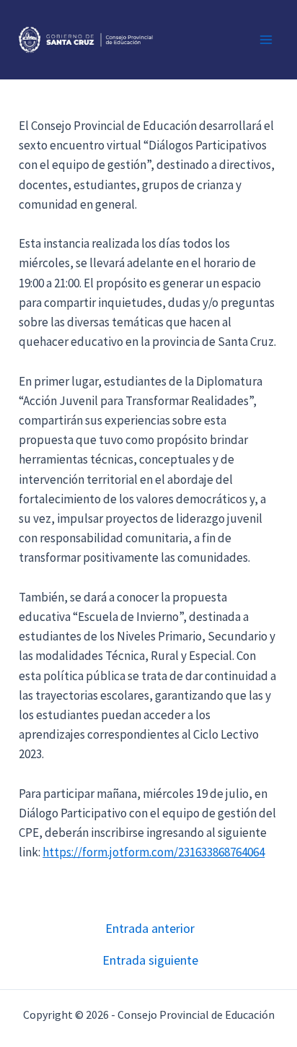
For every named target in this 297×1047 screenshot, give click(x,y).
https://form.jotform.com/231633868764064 (154, 852)
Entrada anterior (150, 928)
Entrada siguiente (150, 960)
